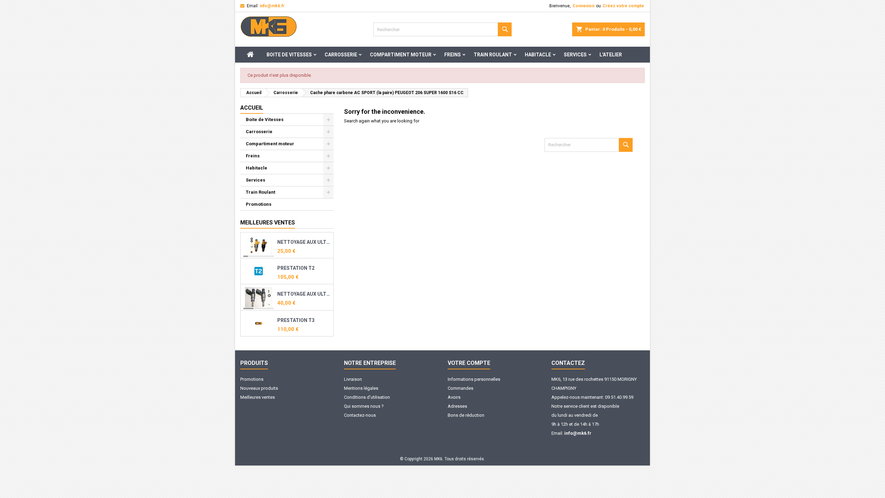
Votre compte (469, 363)
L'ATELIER (610, 54)
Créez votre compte (623, 5)
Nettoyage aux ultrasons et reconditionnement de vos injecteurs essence (303, 242)
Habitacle (538, 54)
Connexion (583, 5)
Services (575, 54)
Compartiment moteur (400, 54)
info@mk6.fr (272, 5)
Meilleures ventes (257, 397)
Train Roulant (493, 54)
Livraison (353, 379)
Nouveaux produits (259, 388)
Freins (452, 54)
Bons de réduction (466, 415)
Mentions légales (361, 388)
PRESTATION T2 (296, 268)
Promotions (258, 204)
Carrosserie (341, 54)
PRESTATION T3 (296, 320)
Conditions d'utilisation (367, 397)
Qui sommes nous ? (364, 406)
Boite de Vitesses (289, 54)
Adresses (457, 406)
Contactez (568, 363)
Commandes (460, 388)
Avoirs (454, 397)
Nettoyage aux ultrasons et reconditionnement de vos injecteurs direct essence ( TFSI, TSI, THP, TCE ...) (303, 294)
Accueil (251, 107)
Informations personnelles (474, 379)
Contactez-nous (360, 415)
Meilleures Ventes (267, 222)
